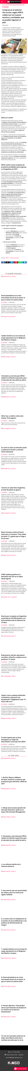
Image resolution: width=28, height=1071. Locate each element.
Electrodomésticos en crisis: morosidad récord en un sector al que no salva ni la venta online (13, 297)
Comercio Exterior (14, 258)
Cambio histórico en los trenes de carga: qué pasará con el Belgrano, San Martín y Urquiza (13, 337)
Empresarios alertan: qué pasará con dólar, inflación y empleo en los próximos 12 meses (13, 657)
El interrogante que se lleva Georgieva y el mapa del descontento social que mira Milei (13, 739)
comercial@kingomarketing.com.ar (14, 1057)
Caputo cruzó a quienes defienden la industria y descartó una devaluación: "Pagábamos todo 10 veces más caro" (13, 698)
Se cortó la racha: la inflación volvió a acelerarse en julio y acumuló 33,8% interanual (14, 449)
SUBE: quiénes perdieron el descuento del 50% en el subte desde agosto (12, 576)
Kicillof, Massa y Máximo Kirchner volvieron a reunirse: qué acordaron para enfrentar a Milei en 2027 (14, 780)
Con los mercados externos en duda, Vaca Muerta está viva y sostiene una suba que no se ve (13, 1038)
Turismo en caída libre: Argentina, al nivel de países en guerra (13, 488)
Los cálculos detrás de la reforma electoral (11, 865)
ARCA (7, 258)
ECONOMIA (5, 7)
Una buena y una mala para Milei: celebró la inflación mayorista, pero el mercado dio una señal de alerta (14, 378)
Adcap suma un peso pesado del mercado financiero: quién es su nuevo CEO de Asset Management (13, 809)
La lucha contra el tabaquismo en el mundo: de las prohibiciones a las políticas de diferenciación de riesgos (14, 921)
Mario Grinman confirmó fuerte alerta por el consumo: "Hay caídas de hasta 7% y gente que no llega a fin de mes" (13, 535)
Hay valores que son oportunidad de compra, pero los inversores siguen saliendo (14, 892)
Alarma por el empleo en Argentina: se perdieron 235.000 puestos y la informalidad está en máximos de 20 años (14, 619)
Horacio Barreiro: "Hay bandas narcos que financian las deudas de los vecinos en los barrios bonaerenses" (13, 1008)
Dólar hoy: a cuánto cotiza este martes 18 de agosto (12, 417)
